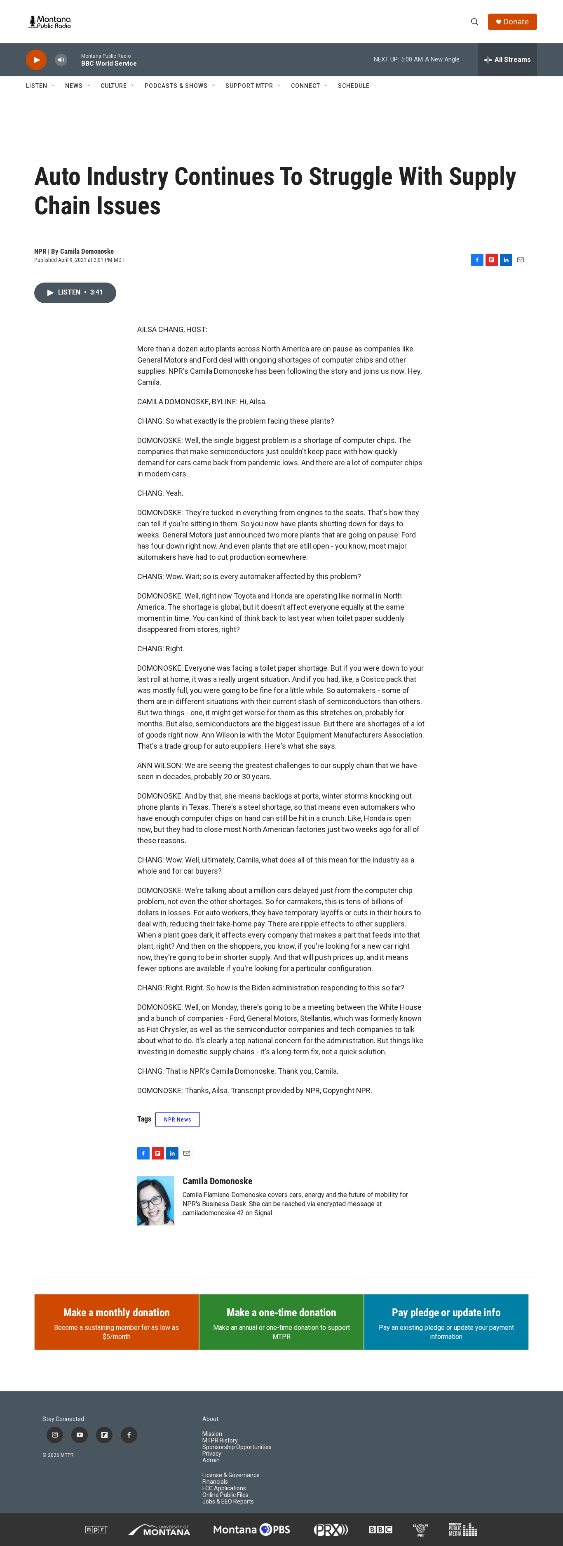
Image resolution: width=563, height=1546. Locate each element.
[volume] (61, 60)
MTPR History (220, 1441)
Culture (114, 85)
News (74, 85)
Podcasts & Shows (176, 85)
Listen (36, 85)
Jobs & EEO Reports (228, 1502)
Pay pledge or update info (446, 1312)
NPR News (177, 1119)
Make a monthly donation (116, 1312)
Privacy (211, 1454)
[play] (36, 60)
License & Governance (231, 1475)
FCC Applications (224, 1488)
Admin (211, 1460)
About (210, 1419)
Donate (516, 21)
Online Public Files (225, 1495)
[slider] (74, 59)
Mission (212, 1434)
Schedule (354, 85)
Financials (215, 1482)
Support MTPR (249, 85)
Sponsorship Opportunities (237, 1447)
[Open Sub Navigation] (53, 85)
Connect (305, 85)
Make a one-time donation (281, 1312)
